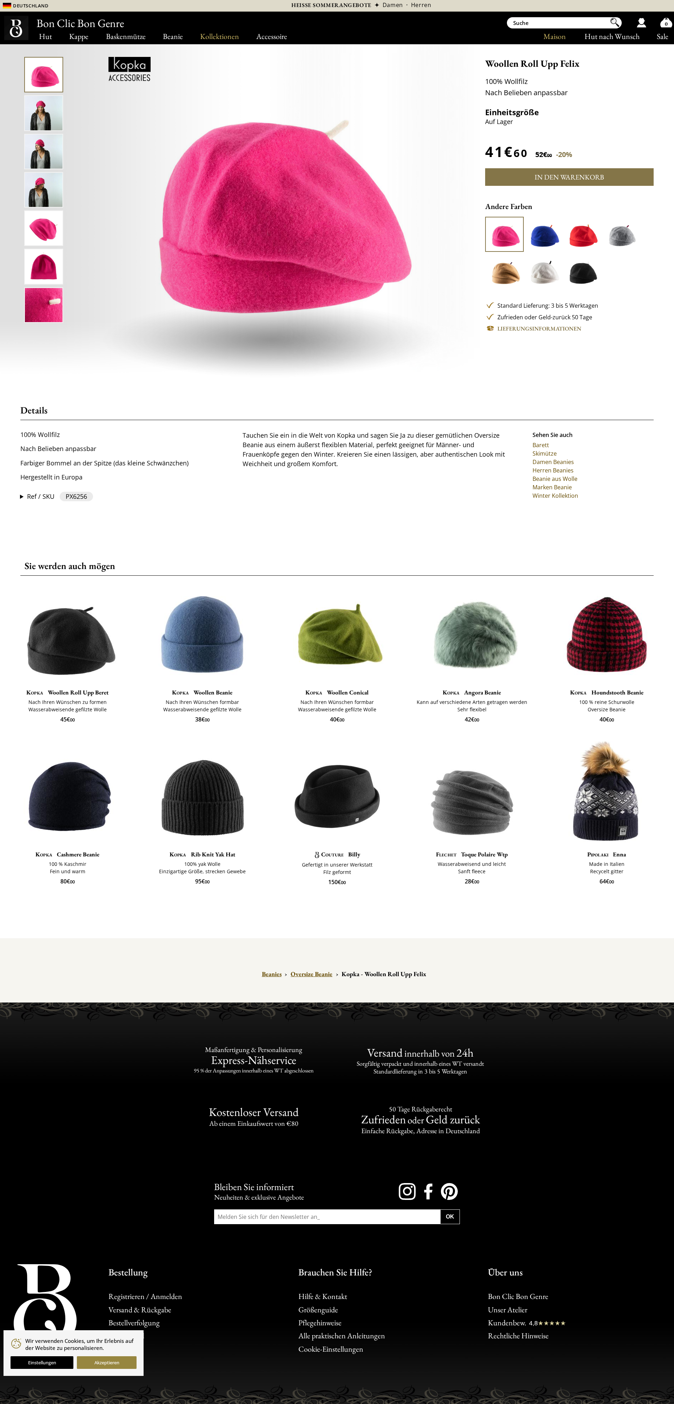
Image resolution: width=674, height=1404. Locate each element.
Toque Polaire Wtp (472, 854)
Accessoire (271, 36)
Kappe (78, 36)
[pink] (504, 234)
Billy (340, 854)
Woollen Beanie (202, 692)
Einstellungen (42, 1362)
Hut (45, 36)
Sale (662, 36)
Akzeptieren (106, 1362)
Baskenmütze (126, 36)
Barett (541, 445)
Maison (554, 36)
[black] (582, 271)
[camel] (504, 271)
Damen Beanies (553, 462)
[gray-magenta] (621, 234)
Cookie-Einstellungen (330, 1349)
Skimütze (545, 453)
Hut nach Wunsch (612, 36)
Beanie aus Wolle (555, 479)
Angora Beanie (472, 692)
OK (450, 1217)
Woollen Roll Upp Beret (67, 692)
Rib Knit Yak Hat (202, 854)
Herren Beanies (553, 470)
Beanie (173, 36)
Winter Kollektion (555, 495)
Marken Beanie (552, 487)
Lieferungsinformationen (539, 328)
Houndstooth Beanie (606, 692)
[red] (582, 234)
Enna (606, 854)
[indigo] (543, 234)
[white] (543, 271)
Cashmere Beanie (67, 854)
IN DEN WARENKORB (569, 177)
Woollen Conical (337, 692)
